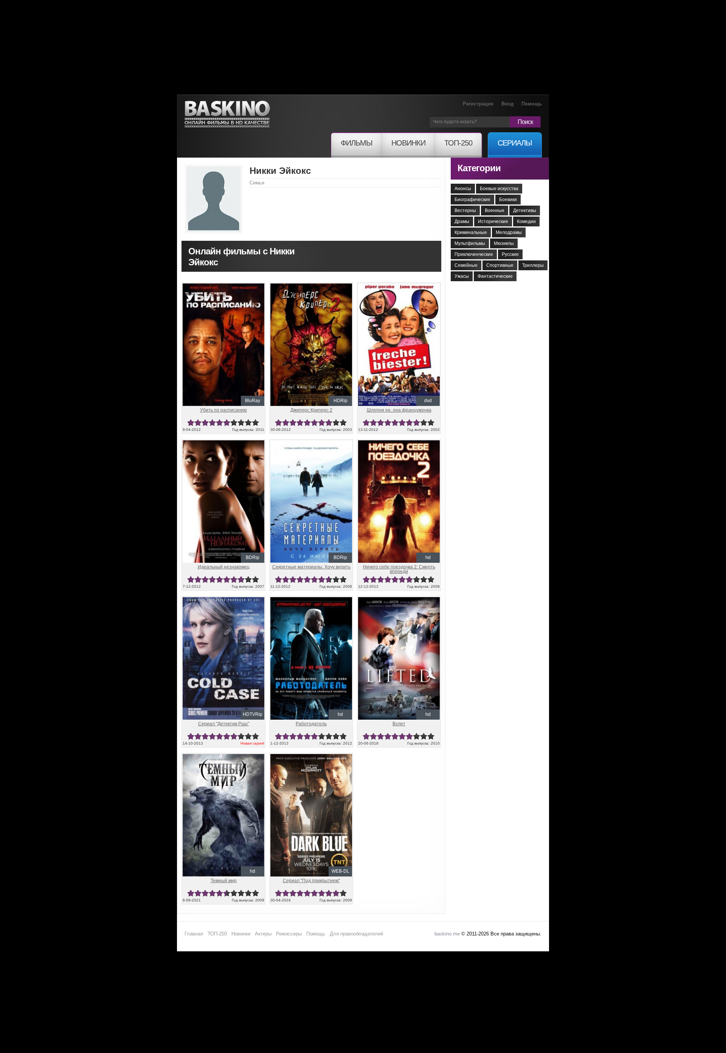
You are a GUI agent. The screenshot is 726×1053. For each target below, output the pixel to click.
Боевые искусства (499, 188)
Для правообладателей (356, 934)
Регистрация (478, 104)
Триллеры (533, 265)
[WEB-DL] (311, 757)
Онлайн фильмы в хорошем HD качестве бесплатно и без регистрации (227, 114)
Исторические (493, 221)
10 (255, 423)
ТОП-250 (217, 934)
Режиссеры (289, 934)
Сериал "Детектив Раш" (223, 723)
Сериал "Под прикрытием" (311, 880)
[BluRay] (223, 286)
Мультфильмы (470, 243)
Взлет (398, 723)
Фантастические (495, 276)
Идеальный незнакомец (224, 567)
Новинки (240, 934)
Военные (494, 210)
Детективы (524, 210)
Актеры (263, 934)
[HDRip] (311, 286)
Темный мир (224, 880)
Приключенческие (474, 254)
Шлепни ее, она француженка (399, 410)
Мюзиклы (504, 243)
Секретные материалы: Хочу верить (311, 567)
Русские (510, 254)
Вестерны (465, 210)
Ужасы (462, 276)
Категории (479, 168)
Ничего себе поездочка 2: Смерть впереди (399, 569)
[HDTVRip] (223, 600)
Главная (194, 934)
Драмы (462, 221)
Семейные (466, 265)
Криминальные (471, 232)
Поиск (525, 122)
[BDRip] (223, 443)
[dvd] (399, 286)
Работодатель (311, 723)
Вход (507, 104)
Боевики (508, 199)
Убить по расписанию (223, 410)
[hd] (399, 443)
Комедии (526, 221)
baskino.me (447, 934)
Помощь (531, 104)
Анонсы (463, 188)
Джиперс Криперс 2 (311, 410)
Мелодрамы (509, 232)
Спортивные (499, 265)
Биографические (472, 199)
